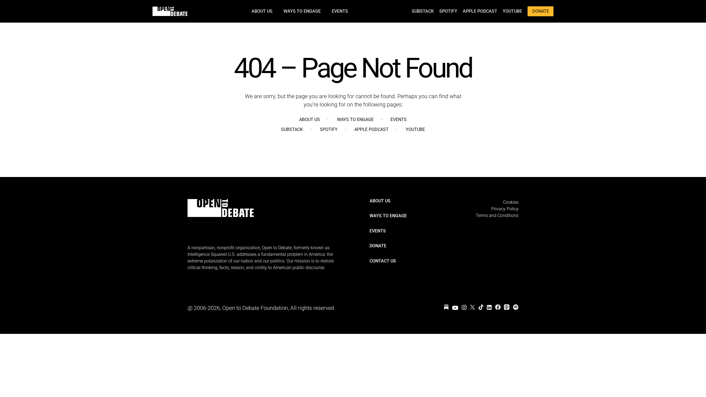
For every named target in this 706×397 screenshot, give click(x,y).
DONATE (540, 11)
